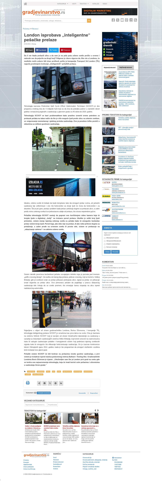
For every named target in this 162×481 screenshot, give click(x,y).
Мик (103, 285)
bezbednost (88, 371)
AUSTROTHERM (117, 209)
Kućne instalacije (88, 464)
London (27, 374)
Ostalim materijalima (113, 244)
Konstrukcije (87, 457)
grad (58, 371)
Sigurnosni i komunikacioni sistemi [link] (36, 405)
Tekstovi (35, 29)
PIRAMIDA (115, 189)
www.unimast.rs (117, 220)
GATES (114, 182)
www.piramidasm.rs (118, 192)
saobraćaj (40, 371)
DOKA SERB (116, 196)
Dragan (104, 275)
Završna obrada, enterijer (91, 462)
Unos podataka (28, 467)
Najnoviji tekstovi (110, 67)
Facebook (42, 50)
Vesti (54, 457)
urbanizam (31, 371)
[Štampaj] (28, 383)
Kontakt (26, 462)
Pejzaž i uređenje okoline (91, 466)
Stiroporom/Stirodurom (113, 241)
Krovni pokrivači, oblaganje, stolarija (95, 460)
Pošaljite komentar (44, 393)
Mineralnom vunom (112, 238)
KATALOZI (96, 4)
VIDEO (105, 4)
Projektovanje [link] (52, 405)
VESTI (74, 4)
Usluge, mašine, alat (89, 469)
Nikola (104, 270)
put (54, 371)
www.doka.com (117, 199)
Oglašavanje (27, 464)
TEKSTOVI (84, 4)
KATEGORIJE (63, 4)
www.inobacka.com (118, 206)
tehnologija (77, 371)
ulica (48, 371)
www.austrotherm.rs (119, 213)
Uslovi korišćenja (29, 469)
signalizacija (67, 371)
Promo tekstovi (58, 462)
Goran (104, 265)
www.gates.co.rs (117, 186)
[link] (50, 12)
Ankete (55, 469)
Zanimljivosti (57, 464)
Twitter (54, 50)
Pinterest (66, 50)
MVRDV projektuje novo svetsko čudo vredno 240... (52, 428)
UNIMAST (115, 216)
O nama (26, 460)
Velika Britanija (38, 374)
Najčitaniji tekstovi (126, 67)
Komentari (108, 262)
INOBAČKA (116, 202)
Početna (26, 29)
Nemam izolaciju (111, 247)
